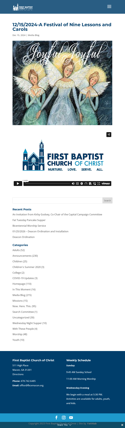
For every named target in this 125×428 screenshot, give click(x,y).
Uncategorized (20, 317)
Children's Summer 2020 (26, 267)
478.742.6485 (28, 380)
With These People (23, 328)
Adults (16, 250)
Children (17, 261)
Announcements (22, 255)
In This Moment (21, 289)
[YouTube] (71, 418)
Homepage (18, 283)
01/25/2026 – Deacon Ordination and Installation (40, 231)
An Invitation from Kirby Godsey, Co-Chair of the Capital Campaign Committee (57, 214)
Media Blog (33, 35)
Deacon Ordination (23, 237)
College (16, 272)
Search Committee (23, 312)
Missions (17, 300)
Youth (15, 340)
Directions (17, 374)
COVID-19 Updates (23, 278)
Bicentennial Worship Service (29, 225)
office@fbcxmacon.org (31, 385)
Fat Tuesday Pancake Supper (29, 220)
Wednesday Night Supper (27, 323)
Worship (17, 334)
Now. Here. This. (21, 306)
